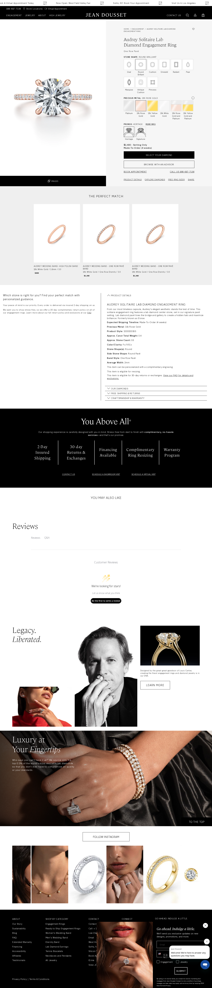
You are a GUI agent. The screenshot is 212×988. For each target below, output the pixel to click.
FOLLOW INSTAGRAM (106, 837)
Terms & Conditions (39, 978)
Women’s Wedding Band (58, 932)
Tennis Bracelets (54, 951)
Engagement (14, 15)
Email (91, 937)
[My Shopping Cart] (203, 15)
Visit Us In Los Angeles (155, 2)
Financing (17, 946)
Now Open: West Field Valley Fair (44, 2)
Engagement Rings (55, 923)
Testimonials (18, 960)
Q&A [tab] (47, 537)
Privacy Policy (19, 978)
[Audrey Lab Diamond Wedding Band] (106, 240)
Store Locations (34, 8)
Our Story (17, 923)
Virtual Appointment (57, 8)
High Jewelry (57, 15)
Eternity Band (52, 941)
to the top (197, 822)
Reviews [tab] (35, 537)
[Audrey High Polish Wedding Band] (57, 240)
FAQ (89, 312)
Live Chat (93, 932)
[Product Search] (187, 15)
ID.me (91, 960)
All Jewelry (51, 960)
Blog (14, 932)
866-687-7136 (13, 8)
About (42, 15)
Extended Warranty (22, 941)
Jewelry (30, 15)
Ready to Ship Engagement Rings (63, 928)
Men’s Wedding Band (57, 937)
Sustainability (19, 928)
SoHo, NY (94, 946)
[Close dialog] (205, 925)
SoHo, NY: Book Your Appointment (102, 2)
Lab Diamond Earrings (57, 946)
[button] (49, 874)
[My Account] (195, 15)
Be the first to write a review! (106, 600)
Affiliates (16, 955)
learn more (155, 685)
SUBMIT (181, 970)
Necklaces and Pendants (59, 955)
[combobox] (162, 953)
